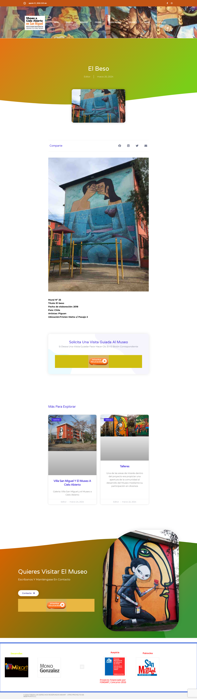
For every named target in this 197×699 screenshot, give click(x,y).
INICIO (56, 22)
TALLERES (133, 22)
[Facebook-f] (167, 3)
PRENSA (98, 22)
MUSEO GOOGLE (115, 22)
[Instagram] (172, 3)
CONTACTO (161, 22)
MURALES (84, 22)
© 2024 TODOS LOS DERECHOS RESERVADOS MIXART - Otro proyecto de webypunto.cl (53, 695)
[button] (82, 667)
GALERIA (69, 22)
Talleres (124, 466)
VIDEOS (147, 22)
